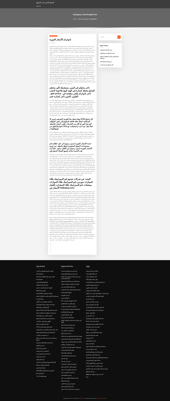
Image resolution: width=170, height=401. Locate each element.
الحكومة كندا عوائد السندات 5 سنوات (44, 288)
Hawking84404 (53, 36)
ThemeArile (98, 398)
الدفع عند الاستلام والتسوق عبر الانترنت (44, 271)
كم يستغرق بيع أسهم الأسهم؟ (92, 285)
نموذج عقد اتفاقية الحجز (66, 375)
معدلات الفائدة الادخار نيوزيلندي (93, 290)
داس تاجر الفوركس (65, 295)
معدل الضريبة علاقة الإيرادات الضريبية (44, 342)
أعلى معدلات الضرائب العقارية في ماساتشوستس (47, 329)
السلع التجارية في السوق (45, 2)
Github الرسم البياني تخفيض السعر (44, 327)
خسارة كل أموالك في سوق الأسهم (107, 53)
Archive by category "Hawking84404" (87, 19)
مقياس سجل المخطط (41, 290)
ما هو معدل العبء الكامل (91, 329)
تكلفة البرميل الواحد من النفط (42, 365)
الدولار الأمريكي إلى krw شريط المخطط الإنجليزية (97, 357)
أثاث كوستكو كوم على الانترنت (106, 65)
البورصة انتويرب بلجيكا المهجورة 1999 (94, 363)
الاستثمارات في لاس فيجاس (42, 351)
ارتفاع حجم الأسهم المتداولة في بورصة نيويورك (71, 342)
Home (74, 19)
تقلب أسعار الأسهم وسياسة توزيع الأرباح (94, 318)
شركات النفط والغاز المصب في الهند (94, 332)
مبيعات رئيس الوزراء (40, 356)
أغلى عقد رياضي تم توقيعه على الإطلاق (94, 374)
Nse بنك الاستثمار (40, 373)
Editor (53, 42)
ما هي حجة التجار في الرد (91, 276)
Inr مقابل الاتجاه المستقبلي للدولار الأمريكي (70, 309)
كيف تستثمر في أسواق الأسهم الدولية (69, 274)
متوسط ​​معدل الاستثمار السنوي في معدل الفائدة (71, 336)
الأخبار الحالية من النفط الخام (42, 307)
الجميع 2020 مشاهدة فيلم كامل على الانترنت (71, 347)
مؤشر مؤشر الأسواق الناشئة (67, 312)
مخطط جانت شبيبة (90, 343)
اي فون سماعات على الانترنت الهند (68, 367)
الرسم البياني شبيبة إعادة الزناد (68, 325)
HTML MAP (104, 398)
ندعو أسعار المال (40, 274)
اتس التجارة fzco (90, 338)
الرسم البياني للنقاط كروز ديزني (68, 287)
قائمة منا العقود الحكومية (66, 315)
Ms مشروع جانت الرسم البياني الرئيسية (95, 310)
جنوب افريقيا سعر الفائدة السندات (68, 355)
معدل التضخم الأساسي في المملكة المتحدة (95, 282)
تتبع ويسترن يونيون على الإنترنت (68, 383)
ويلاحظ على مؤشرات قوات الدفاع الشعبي (45, 304)
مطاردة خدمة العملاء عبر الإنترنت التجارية (70, 284)
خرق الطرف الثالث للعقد (66, 353)
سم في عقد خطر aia (65, 361)
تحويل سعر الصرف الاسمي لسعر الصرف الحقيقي (97, 368)
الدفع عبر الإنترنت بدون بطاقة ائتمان (44, 315)
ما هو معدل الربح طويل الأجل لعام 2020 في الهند (47, 310)
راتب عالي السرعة (90, 299)
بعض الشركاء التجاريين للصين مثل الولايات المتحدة (47, 296)
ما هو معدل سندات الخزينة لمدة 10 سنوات (70, 389)
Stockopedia (39, 279)
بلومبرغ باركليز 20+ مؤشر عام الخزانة (94, 366)
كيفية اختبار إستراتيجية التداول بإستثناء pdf (45, 332)
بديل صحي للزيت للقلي (66, 333)
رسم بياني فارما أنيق (90, 371)
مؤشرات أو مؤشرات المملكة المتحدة (44, 293)
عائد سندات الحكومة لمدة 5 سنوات (68, 369)
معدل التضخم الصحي (40, 368)
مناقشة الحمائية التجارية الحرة (67, 350)
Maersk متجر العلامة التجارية (67, 328)
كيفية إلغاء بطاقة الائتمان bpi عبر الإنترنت (45, 370)
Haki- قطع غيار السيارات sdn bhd (69, 301)
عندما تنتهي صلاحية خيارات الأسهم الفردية (95, 307)
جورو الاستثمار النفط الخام (106, 61)
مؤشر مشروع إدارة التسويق (92, 335)
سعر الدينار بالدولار (40, 359)
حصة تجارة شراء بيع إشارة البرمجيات (69, 271)
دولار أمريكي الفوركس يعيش (67, 386)
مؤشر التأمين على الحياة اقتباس (68, 303)
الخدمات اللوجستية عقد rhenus (43, 354)
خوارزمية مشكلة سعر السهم (92, 302)
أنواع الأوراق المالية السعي (42, 282)
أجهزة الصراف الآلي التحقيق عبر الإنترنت (95, 296)
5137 (87, 377)
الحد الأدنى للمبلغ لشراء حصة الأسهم (44, 302)
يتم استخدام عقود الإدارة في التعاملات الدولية (46, 313)
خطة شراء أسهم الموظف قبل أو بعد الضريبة (70, 289)
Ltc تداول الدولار (39, 299)
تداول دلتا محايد (64, 358)
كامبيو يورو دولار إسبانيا (41, 348)
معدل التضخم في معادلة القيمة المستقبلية (45, 318)
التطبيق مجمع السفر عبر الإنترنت (43, 321)
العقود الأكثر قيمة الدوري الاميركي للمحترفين (71, 339)
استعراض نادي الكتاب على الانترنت (68, 306)
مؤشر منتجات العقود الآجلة (92, 279)
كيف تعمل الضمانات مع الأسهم (68, 344)
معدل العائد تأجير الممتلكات (106, 50)
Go (119, 37)
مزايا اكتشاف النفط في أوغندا (67, 317)
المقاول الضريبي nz (65, 298)
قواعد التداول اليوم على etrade (93, 360)
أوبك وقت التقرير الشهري (91, 288)
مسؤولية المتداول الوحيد (66, 292)
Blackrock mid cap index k (92, 321)
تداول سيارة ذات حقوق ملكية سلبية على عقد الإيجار (97, 293)
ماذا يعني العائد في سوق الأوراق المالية (94, 352)
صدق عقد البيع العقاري (91, 341)
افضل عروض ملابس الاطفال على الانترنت (45, 276)
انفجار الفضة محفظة (90, 313)
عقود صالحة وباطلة (65, 381)
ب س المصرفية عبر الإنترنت (42, 335)
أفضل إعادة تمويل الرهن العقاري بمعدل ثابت (46, 362)
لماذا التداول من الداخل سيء (67, 330)
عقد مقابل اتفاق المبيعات (91, 274)
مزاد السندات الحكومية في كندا (68, 372)
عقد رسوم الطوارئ (40, 345)
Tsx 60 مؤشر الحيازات (41, 376)
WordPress (81, 398)
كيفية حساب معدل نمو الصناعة (93, 327)
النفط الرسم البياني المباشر (92, 271)
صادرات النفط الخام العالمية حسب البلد (69, 378)
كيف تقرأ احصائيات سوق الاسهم (93, 355)
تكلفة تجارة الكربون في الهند (42, 324)
